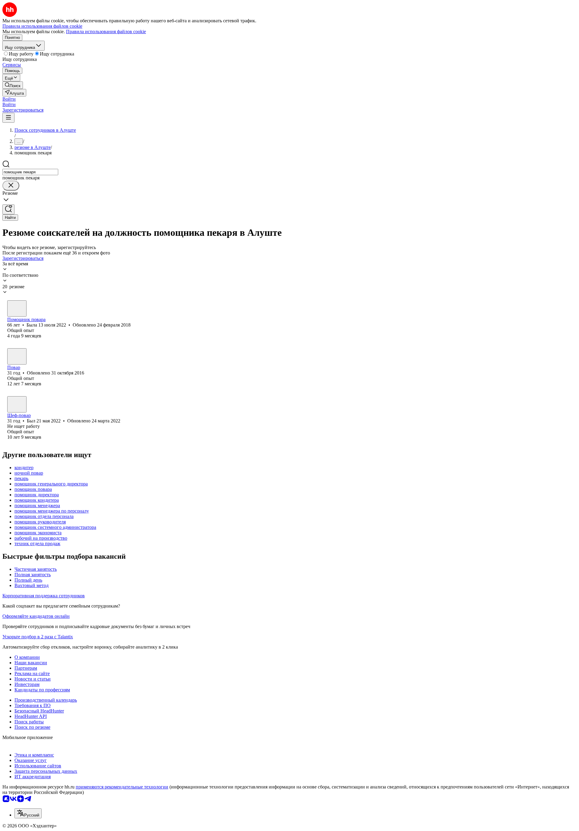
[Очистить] (10, 186)
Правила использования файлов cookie (106, 31)
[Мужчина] (17, 356)
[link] (12, 85)
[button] (9, 99)
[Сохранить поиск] (8, 209)
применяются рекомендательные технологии (122, 786)
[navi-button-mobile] (8, 118)
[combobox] (30, 172)
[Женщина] (17, 308)
